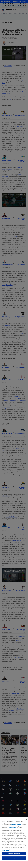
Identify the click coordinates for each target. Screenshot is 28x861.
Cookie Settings (5, 850)
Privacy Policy (12, 827)
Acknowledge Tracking (14, 858)
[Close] (26, 819)
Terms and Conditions (16, 824)
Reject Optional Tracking (14, 853)
